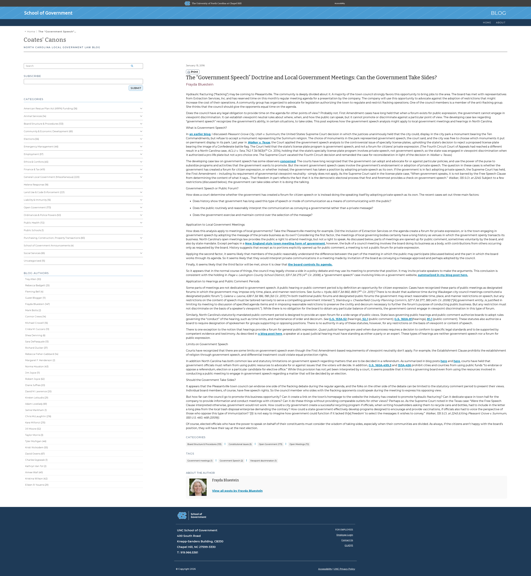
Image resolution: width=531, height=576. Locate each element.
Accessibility (340, 3)
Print (194, 71)
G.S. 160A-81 (403, 319)
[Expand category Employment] (141, 154)
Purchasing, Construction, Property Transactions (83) (54, 238)
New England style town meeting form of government (285, 243)
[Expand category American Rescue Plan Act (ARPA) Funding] (141, 108)
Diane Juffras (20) (35, 385)
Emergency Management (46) (41, 146)
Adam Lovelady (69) (36, 404)
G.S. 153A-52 (338, 319)
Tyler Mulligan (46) (35, 441)
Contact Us (347, 540)
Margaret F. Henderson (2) (40, 360)
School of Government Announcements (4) (49, 245)
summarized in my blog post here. (443, 275)
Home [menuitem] (487, 22)
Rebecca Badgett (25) (37, 285)
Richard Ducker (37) (36, 348)
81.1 (429, 319)
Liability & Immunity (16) (37, 200)
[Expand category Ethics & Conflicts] (141, 162)
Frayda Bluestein (200, 84)
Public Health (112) (34, 222)
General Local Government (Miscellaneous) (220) (52, 177)
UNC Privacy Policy (344, 569)
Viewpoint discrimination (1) (263, 461)
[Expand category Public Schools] (141, 230)
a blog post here (270, 333)
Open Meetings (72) (299, 444)
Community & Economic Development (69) (48, 131)
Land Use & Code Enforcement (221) (44, 192)
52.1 (365, 319)
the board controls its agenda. (310, 264)
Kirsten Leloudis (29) (36, 397)
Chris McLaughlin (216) (38, 416)
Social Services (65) (34, 253)
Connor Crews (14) (35, 316)
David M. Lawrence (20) (38, 391)
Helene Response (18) (36, 184)
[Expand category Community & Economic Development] (141, 131)
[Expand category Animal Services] (141, 116)
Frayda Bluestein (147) (37, 304)
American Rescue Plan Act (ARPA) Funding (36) (50, 108)
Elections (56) (31, 139)
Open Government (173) (270, 444)
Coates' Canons (45, 39)
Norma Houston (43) (37, 366)
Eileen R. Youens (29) (37, 485)
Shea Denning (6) (35, 335)
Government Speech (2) (231, 461)
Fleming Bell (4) (34, 291)
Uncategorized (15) (34, 260)
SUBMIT (136, 88)
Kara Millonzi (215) (35, 422)
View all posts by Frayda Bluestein (237, 490)
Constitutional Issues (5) (240, 444)
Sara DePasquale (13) (37, 341)
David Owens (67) (35, 453)
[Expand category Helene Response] (141, 184)
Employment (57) (33, 154)
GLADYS (349, 545)
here (444, 361)
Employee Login (344, 534)
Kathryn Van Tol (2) (35, 466)
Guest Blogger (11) (35, 298)
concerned (288, 161)
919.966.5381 (189, 552)
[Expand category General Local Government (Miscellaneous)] (141, 177)
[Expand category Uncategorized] (141, 261)
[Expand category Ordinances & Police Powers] (141, 215)
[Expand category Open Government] (141, 207)
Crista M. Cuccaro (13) (37, 329)
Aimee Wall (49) (34, 472)
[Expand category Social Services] (141, 253)
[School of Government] (192, 515)
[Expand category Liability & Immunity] (141, 200)
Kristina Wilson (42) (36, 478)
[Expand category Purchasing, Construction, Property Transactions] (141, 238)
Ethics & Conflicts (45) (36, 162)
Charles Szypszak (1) (36, 460)
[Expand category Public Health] (141, 223)
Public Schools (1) (34, 230)
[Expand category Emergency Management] (141, 146)
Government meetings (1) (199, 461)
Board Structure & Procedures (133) (204, 444)
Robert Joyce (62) (35, 379)
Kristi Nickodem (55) (36, 447)
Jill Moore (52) (33, 429)
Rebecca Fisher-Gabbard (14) (41, 354)
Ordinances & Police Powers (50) (42, 215)
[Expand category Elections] (141, 139)
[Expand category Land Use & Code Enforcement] (141, 192)
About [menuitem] (501, 22)
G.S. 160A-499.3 (380, 365)
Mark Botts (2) (33, 310)
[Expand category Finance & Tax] (141, 169)
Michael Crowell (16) (36, 323)
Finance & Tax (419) (34, 169)
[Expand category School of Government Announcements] (141, 245)
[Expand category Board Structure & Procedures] (141, 124)
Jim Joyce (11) (32, 372)
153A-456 (404, 365)
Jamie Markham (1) (36, 410)
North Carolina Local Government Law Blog (62, 47)
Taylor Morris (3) (34, 435)
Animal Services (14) (35, 116)
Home (31, 31)
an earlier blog (199, 134)
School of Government (48, 13)
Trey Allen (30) (33, 279)
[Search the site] (131, 66)
